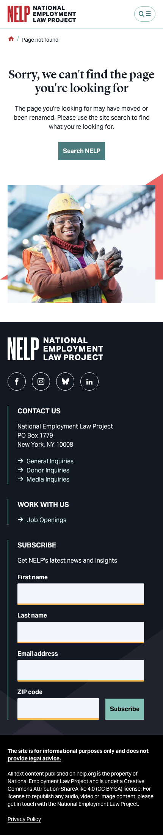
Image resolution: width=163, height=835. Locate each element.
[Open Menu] (144, 14)
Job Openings (46, 520)
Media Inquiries (48, 479)
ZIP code (29, 692)
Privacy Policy (24, 819)
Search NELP (81, 151)
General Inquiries (50, 461)
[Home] (11, 39)
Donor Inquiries (48, 470)
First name (32, 577)
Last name (32, 615)
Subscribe (124, 709)
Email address (37, 654)
